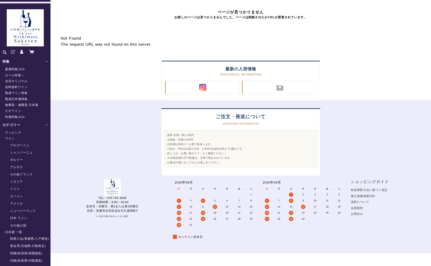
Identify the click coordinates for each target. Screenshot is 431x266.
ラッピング (13, 132)
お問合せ (357, 214)
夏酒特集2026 (15, 69)
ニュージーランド (23, 211)
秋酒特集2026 (15, 117)
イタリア (16, 181)
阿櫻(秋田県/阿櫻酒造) (26, 253)
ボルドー (16, 159)
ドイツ (15, 189)
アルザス (16, 167)
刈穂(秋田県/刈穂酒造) (26, 260)
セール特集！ (14, 75)
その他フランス (21, 174)
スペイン (16, 196)
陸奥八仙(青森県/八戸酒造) (29, 238)
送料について (360, 202)
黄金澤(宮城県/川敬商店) (28, 246)
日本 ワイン (18, 218)
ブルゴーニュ (19, 145)
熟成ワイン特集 (16, 93)
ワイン (10, 138)
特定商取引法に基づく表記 (369, 190)
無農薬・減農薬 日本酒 (21, 105)
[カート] (31, 52)
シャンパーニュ (21, 152)
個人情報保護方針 (363, 196)
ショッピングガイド (370, 182)
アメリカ (16, 203)
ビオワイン (13, 111)
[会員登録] (12, 52)
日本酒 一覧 (13, 232)
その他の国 (18, 225)
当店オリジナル (16, 81)
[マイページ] (22, 52)
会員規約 (357, 208)
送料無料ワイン (16, 87)
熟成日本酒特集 (16, 99)
